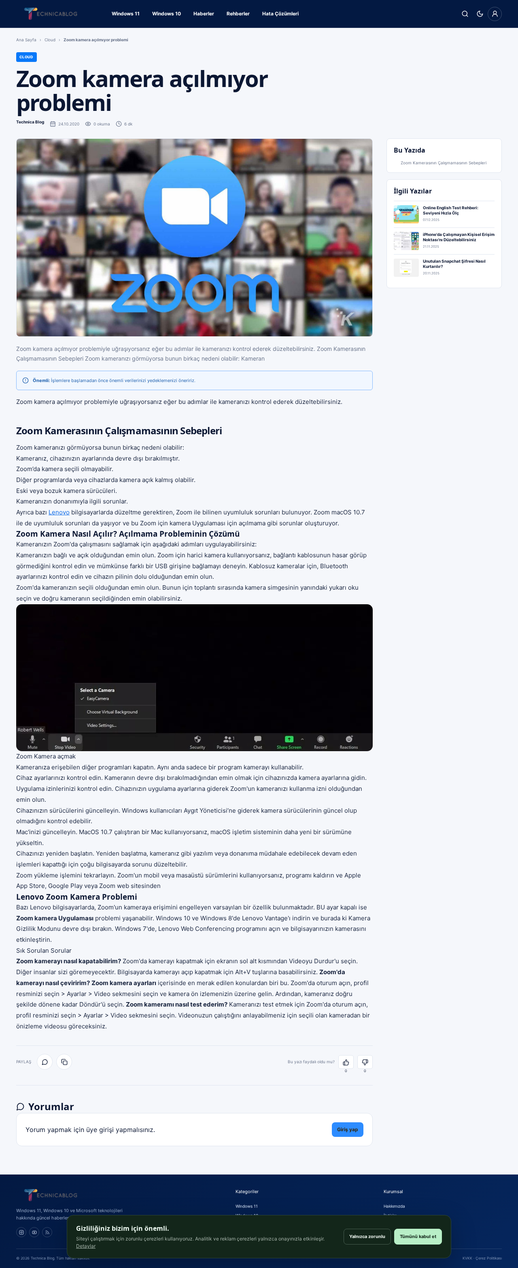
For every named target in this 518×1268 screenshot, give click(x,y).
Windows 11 (126, 14)
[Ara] (465, 14)
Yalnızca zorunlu (367, 1236)
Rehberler (238, 14)
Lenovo (59, 512)
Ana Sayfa (26, 39)
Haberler (203, 14)
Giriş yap (347, 1129)
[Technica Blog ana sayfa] (50, 14)
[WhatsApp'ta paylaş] (45, 1062)
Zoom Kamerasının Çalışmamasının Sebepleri (443, 162)
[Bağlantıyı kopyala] (64, 1062)
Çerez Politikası (489, 1258)
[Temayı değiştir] (480, 14)
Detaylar (86, 1246)
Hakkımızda (394, 1206)
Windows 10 (166, 14)
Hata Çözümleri (280, 14)
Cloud (50, 39)
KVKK (467, 1258)
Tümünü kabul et (418, 1236)
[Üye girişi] (495, 14)
